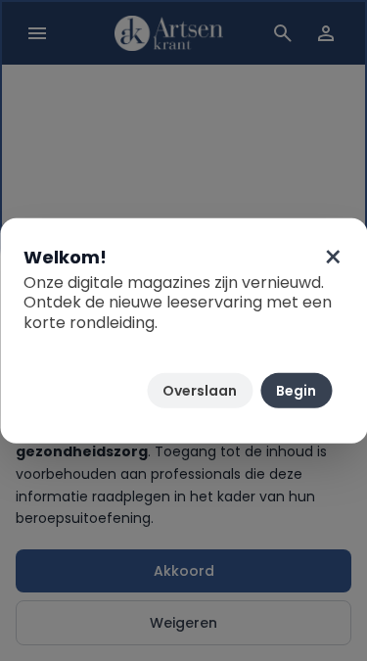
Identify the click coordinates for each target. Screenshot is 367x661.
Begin (296, 391)
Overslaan (199, 391)
